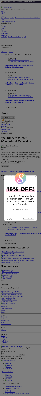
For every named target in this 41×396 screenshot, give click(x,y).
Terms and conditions (28, 219)
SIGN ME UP (20, 215)
